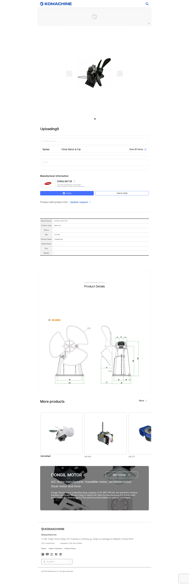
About (43, 549)
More (141, 400)
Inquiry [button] (68, 193)
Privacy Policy (70, 549)
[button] (181, 560)
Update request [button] (79, 202)
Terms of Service (55, 549)
